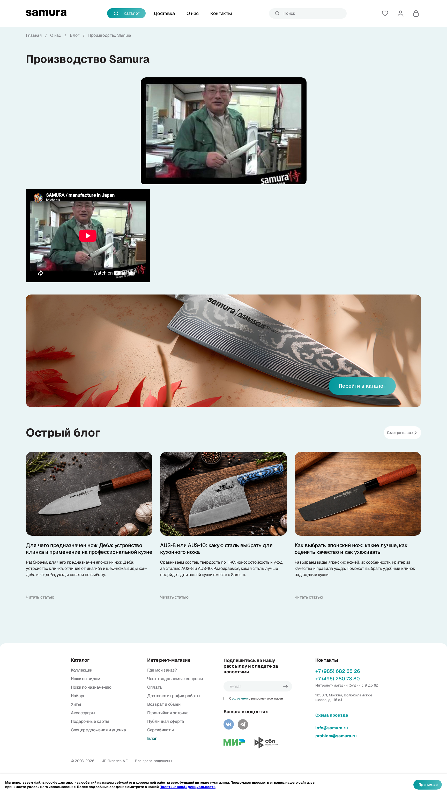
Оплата (154, 687)
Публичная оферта (165, 721)
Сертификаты (160, 730)
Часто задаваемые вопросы (175, 678)
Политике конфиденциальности (187, 787)
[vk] (229, 724)
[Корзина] (416, 13)
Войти (400, 13)
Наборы (78, 695)
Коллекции (81, 670)
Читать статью (40, 597)
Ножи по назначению (91, 687)
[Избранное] (385, 13)
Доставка (164, 13)
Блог (152, 738)
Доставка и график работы (173, 695)
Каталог (132, 13)
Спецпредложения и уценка (98, 730)
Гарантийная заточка (168, 713)
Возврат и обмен (163, 704)
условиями (240, 698)
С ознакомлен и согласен (256, 698)
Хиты (76, 704)
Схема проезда (331, 715)
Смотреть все (400, 432)
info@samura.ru (331, 728)
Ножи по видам (85, 678)
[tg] (243, 724)
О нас (193, 13)
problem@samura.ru (336, 736)
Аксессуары (83, 713)
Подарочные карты (90, 721)
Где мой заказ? (162, 670)
